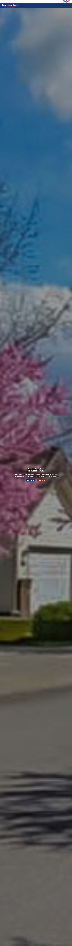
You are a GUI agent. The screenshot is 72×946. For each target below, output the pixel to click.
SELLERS (41, 480)
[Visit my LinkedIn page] (64, 1)
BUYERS (29, 480)
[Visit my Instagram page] (66, 1)
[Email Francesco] (69, 1)
